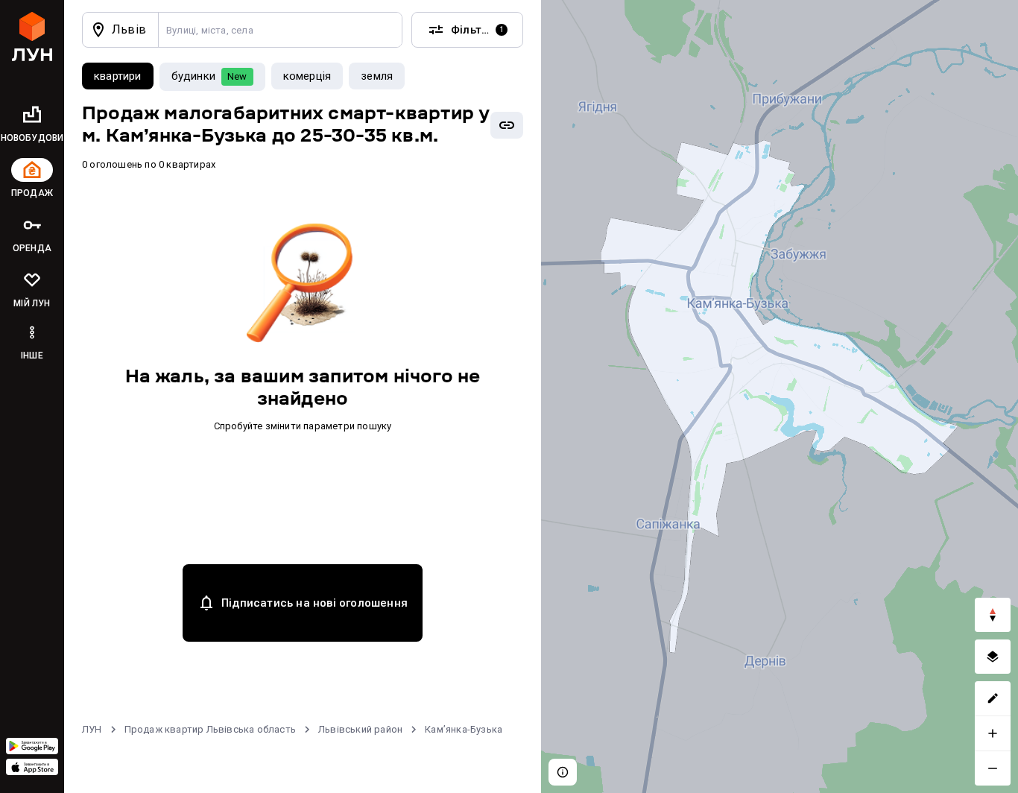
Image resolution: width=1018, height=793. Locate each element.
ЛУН (92, 729)
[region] (779, 396)
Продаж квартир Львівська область (210, 729)
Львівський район (360, 729)
